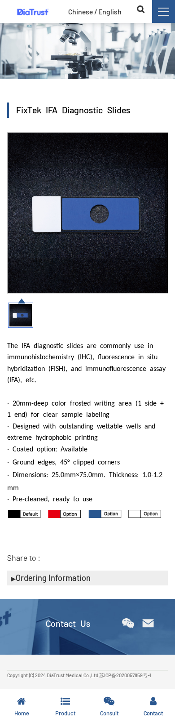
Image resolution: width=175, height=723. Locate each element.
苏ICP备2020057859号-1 (125, 675)
